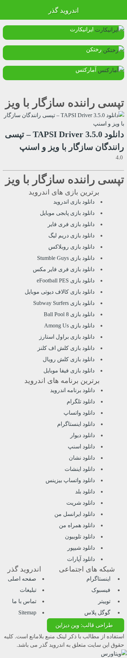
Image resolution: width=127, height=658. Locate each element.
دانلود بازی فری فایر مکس (64, 269)
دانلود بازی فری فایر (71, 224)
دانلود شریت (80, 503)
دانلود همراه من (77, 525)
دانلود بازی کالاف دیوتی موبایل (60, 292)
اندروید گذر (63, 10)
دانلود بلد (85, 491)
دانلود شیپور (81, 548)
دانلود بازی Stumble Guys (66, 258)
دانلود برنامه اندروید (72, 390)
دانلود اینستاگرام (76, 424)
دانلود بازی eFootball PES (66, 280)
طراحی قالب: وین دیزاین (84, 625)
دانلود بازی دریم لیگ (71, 235)
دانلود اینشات (80, 469)
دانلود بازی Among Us (69, 325)
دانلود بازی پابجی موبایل (67, 213)
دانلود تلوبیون (80, 536)
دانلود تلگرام (81, 401)
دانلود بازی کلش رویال (69, 359)
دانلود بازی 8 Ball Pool (69, 314)
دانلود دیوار (82, 435)
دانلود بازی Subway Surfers (64, 303)
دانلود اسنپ (81, 446)
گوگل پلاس (98, 612)
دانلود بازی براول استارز (67, 337)
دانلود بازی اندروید (74, 202)
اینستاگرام (99, 579)
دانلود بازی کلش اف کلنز (66, 348)
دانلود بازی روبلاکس (71, 247)
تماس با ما (24, 601)
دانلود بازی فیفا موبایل (69, 370)
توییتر (105, 601)
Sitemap (27, 612)
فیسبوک (101, 590)
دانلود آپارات (81, 559)
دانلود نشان (82, 458)
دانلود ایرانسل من (74, 514)
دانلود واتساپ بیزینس (70, 480)
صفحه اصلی (22, 579)
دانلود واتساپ (79, 413)
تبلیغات (28, 590)
